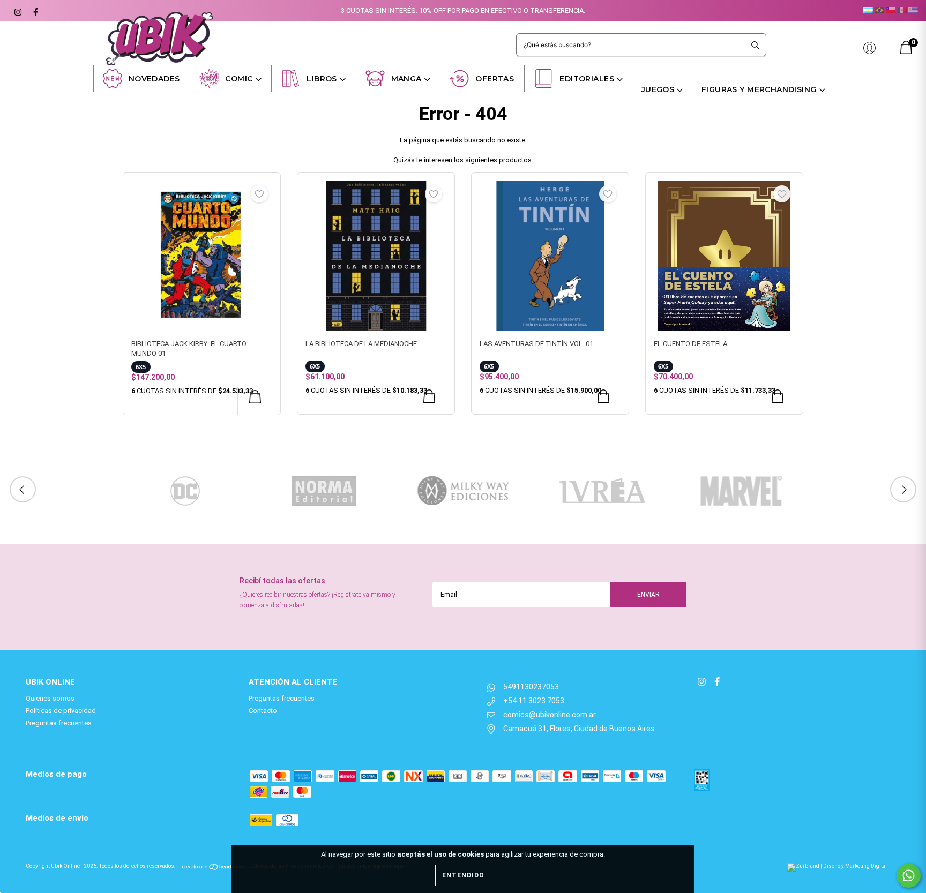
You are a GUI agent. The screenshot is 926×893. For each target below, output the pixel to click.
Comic (238, 79)
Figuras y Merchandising (759, 89)
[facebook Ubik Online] (34, 10)
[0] (906, 52)
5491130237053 (531, 686)
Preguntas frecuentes (59, 723)
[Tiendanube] (214, 866)
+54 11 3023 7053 (533, 700)
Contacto (263, 711)
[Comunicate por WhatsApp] (909, 876)
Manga (406, 79)
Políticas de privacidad (61, 711)
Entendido (463, 875)
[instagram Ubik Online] (17, 10)
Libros (322, 79)
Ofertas (494, 79)
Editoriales (586, 79)
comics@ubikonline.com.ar (549, 714)
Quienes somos (50, 698)
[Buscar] (755, 44)
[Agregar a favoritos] (259, 193)
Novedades (154, 79)
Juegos (658, 89)
